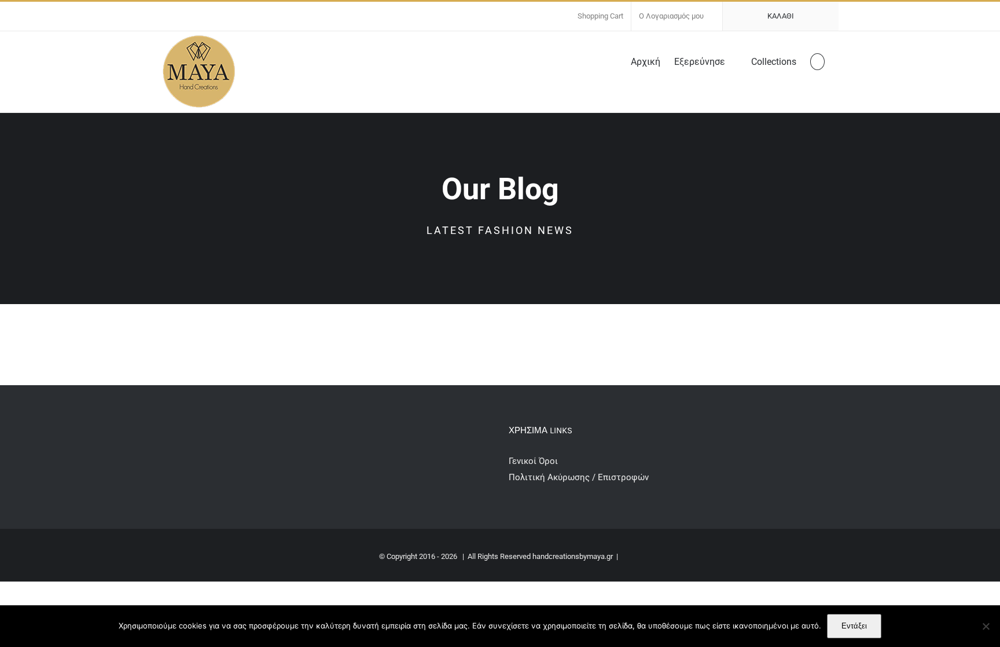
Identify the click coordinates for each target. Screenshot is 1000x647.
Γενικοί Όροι (534, 461)
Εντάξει (854, 626)
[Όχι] (985, 626)
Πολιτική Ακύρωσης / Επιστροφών (579, 477)
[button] (817, 60)
